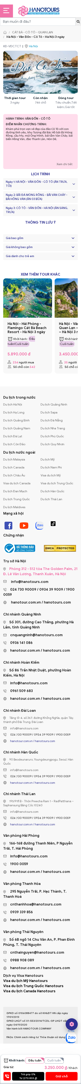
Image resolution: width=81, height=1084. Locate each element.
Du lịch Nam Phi (51, 467)
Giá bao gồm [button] (14, 238)
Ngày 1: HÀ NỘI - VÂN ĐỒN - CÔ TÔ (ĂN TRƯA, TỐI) (36, 184)
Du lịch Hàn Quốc (52, 491)
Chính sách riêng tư (26, 1037)
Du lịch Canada (13, 467)
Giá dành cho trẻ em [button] (20, 256)
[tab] (40, 238)
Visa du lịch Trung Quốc (57, 483)
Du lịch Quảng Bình (16, 420)
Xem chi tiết (65, 164)
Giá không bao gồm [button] (19, 247)
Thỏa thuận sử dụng (52, 1037)
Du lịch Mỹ (48, 459)
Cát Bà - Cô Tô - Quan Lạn (32, 32)
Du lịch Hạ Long (13, 412)
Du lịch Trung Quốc (16, 499)
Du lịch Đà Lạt (12, 436)
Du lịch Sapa (49, 412)
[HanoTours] (6, 32)
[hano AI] (72, 1024)
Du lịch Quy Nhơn (52, 444)
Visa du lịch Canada (16, 483)
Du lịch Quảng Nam (16, 428)
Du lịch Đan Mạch (15, 491)
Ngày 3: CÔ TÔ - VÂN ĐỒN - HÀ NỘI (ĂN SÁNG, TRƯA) (37, 210)
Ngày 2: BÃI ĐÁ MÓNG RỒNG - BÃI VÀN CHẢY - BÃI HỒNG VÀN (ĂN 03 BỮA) (36, 197)
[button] (73, 238)
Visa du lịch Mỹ (51, 475)
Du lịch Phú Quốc (52, 436)
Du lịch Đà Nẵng (52, 420)
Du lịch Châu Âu (14, 475)
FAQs (9, 1037)
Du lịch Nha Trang (53, 428)
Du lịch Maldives (14, 507)
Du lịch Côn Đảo (14, 444)
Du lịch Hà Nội (12, 404)
